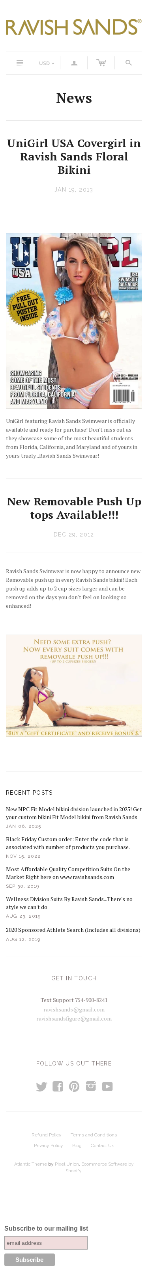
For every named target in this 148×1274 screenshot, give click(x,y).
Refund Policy (47, 1135)
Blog (77, 1145)
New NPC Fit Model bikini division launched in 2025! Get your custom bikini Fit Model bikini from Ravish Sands (74, 813)
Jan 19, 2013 (74, 189)
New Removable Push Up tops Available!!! (74, 508)
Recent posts (29, 793)
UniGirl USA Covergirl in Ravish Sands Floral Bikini (74, 156)
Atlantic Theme (30, 1164)
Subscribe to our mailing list (46, 1228)
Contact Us (102, 1145)
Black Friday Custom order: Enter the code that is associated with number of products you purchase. (68, 843)
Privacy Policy (48, 1145)
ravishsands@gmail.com (74, 1009)
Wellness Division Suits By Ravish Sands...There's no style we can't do (69, 903)
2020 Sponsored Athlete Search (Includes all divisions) (73, 929)
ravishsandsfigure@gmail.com (74, 1018)
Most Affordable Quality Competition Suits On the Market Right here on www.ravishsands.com (68, 873)
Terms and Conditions (94, 1135)
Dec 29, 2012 (74, 534)
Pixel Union (67, 1164)
